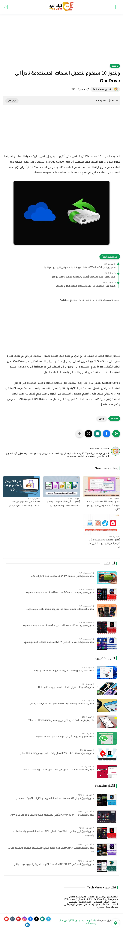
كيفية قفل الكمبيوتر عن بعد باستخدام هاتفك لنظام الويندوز (86, 286)
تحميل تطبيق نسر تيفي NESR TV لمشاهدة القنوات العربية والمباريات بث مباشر (54, 864)
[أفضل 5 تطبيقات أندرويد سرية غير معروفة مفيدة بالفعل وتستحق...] (107, 610)
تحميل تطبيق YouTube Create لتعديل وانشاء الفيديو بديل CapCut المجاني (57, 753)
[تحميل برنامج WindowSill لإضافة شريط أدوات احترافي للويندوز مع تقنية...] (101, 486)
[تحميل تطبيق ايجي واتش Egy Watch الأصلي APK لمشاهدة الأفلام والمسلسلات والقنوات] (107, 833)
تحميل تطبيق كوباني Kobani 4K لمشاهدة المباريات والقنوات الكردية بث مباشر (55, 798)
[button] (106, 433)
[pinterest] (18, 918)
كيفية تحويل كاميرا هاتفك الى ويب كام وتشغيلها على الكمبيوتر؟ (63, 670)
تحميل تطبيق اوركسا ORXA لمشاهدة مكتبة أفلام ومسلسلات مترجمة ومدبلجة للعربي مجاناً (51, 849)
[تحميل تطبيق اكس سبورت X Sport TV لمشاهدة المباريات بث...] (107, 577)
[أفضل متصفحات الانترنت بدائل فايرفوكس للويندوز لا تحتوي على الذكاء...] (101, 524)
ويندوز (115, 66)
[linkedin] (27, 924)
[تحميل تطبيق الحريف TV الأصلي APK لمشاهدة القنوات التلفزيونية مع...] (107, 643)
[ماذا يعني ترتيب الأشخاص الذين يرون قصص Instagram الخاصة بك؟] (107, 722)
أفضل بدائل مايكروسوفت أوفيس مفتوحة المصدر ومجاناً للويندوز (83, 276)
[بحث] (5, 7)
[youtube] (6, 918)
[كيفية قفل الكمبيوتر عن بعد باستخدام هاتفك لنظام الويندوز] (21, 486)
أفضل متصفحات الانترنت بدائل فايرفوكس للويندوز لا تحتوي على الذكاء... (104, 543)
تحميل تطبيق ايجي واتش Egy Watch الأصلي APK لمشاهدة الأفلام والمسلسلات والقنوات (53, 833)
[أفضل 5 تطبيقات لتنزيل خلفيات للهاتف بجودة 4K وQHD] (107, 688)
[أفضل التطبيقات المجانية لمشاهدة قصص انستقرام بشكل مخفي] (107, 705)
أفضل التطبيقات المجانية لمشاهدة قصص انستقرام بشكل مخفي (61, 703)
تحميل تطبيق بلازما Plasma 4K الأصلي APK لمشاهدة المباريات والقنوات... (57, 625)
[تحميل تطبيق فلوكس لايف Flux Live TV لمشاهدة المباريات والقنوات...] (107, 594)
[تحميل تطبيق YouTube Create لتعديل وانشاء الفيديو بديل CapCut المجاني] (107, 754)
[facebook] (30, 918)
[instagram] (24, 918)
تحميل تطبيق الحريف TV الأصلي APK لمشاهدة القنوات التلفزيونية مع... (58, 642)
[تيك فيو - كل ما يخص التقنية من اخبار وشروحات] (61, 7)
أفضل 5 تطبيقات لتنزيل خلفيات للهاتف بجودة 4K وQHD (66, 687)
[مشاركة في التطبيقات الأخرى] (79, 433)
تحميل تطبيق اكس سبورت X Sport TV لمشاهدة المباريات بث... (62, 576)
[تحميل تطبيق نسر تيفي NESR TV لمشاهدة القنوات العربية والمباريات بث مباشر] (107, 866)
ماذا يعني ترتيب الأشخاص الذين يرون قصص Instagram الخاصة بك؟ (61, 720)
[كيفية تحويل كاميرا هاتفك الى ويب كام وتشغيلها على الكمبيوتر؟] (107, 672)
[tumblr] (12, 918)
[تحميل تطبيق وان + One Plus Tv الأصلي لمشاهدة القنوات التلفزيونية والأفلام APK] (107, 816)
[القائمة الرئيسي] (118, 7)
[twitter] (36, 918)
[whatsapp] (42, 918)
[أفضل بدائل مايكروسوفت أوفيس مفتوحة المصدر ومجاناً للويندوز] (61, 486)
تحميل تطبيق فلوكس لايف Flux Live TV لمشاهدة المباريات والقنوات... (58, 592)
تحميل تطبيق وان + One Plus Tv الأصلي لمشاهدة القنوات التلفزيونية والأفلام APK (52, 814)
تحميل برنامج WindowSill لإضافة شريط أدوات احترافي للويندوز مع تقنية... (79, 267)
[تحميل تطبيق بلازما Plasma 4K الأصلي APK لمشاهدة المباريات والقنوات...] (107, 627)
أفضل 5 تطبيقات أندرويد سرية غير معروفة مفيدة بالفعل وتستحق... (60, 609)
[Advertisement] (61, 41)
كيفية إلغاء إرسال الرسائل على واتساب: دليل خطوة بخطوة (65, 736)
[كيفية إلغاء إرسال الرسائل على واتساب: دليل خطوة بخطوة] (107, 738)
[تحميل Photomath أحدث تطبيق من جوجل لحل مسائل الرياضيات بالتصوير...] (107, 771)
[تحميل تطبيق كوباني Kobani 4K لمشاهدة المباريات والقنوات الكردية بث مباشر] (107, 800)
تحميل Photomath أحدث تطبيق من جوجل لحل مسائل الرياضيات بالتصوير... (57, 769)
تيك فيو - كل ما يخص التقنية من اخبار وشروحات (77, 921)
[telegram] (48, 918)
